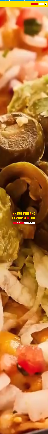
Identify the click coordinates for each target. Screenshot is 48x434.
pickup (18, 222)
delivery (30, 222)
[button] (46, 4)
